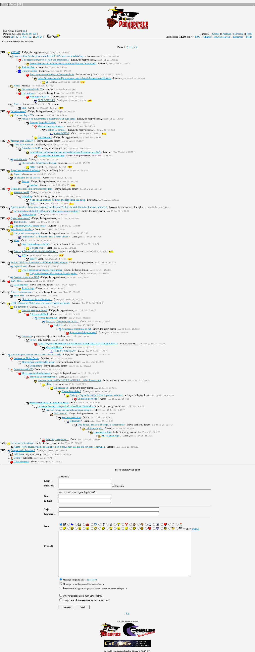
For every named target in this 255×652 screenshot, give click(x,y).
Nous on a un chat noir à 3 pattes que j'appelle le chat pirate (57, 199)
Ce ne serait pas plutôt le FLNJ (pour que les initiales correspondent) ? (47, 211)
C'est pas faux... (37, 247)
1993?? (33, 258)
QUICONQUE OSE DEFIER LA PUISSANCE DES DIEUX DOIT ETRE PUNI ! (78, 343)
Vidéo (16, 240)
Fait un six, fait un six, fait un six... (62, 321)
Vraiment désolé (21, 192)
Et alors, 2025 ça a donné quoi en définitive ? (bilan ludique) (39, 262)
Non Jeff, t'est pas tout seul (34, 310)
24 (41, 36)
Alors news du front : (24, 144)
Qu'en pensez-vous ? (20, 218)
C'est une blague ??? (23, 115)
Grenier (13, 4)
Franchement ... (45, 137)
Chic (24, 107)
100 (34, 33)
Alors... (17, 104)
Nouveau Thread (222, 36)
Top (127, 613)
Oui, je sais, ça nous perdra (26, 233)
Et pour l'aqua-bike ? (71, 391)
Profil (249, 33)
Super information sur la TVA (36, 244)
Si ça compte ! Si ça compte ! (83, 332)
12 (30, 36)
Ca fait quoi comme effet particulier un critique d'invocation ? (66, 406)
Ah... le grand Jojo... (111, 435)
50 (30, 33)
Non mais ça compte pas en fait (76, 328)
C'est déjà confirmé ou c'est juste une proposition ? (45, 59)
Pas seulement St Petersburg (51, 155)
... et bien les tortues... (56, 129)
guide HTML (92, 580)
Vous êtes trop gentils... (22, 229)
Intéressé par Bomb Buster (26, 358)
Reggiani (34, 185)
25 (27, 33)
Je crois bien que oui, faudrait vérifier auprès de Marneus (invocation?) (63, 63)
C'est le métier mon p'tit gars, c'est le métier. (42, 270)
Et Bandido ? (76, 421)
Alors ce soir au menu (21, 292)
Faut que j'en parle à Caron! (43, 122)
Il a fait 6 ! (58, 325)
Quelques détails (29, 71)
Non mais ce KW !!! (39, 96)
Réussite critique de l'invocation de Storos (49, 402)
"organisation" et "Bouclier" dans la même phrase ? (46, 236)
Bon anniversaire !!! (23, 369)
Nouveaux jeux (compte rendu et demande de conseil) (36, 354)
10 (23, 33)
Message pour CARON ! (23, 140)
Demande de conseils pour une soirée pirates (32, 188)
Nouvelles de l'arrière (32, 148)
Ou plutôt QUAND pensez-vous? (30, 225)
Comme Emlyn (29, 214)
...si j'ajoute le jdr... (94, 428)
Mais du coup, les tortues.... (51, 126)
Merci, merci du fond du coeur (36, 373)
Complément (36, 365)
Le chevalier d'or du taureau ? (27, 177)
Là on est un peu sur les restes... (37, 299)
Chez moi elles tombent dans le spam (39, 163)
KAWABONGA (61, 133)
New (25, 36)
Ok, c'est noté (28, 93)
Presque (25, 181)
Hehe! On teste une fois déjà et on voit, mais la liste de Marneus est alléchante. (74, 78)
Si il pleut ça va (61, 387)
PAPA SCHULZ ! (46, 100)
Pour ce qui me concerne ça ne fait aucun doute (52, 74)
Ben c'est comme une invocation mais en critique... (69, 410)
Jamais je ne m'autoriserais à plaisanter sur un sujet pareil (48, 118)
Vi (47, 81)
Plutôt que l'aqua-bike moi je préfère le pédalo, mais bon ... (97, 395)
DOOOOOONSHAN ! (65, 351)
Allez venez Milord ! (39, 314)
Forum (4, 4)
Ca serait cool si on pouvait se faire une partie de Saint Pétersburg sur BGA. (65, 152)
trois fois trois (20, 159)
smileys (195, 528)
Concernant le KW (102, 432)
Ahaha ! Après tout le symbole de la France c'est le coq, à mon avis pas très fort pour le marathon (59, 446)
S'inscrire (238, 33)
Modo (249, 36)
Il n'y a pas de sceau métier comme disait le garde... (53, 273)
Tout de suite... (20, 222)
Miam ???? (19, 295)
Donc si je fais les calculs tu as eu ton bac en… (36, 251)
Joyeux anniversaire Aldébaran (25, 170)
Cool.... (33, 203)
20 (37, 36)
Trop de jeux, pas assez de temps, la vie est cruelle (101, 424)
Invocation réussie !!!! (32, 89)
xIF (20, 4)
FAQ (197, 36)
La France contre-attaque (22, 443)
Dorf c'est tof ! (60, 413)
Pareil (32, 166)
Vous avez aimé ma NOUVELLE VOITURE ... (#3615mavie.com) (69, 380)
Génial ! (17, 457)
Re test (33, 339)
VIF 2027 (15, 52)
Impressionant (20, 266)
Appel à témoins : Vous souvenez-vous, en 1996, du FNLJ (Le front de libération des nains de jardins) (59, 207)
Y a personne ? (21, 306)
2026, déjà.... (17, 280)
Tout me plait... (29, 67)
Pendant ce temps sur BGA (26, 277)
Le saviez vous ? (18, 111)
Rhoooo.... (51, 384)
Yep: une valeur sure (71, 417)
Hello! (17, 85)
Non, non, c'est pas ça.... (57, 439)
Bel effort (18, 454)
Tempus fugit (28, 288)
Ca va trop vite (20, 284)
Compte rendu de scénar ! (23, 450)
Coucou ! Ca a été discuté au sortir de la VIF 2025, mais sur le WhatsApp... (49, 56)
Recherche (238, 36)
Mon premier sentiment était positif (38, 362)
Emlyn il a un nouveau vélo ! (43, 376)
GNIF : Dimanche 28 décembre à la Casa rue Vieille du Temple (40, 303)
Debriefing (27, 196)
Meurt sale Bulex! (54, 347)
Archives (227, 33)
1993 (24, 255)
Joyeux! (17, 174)
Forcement (27, 336)
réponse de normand (47, 317)
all (12, 36)
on (24, 30)
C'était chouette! (21, 461)
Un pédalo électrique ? (87, 398)
